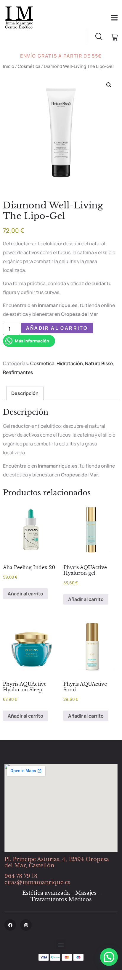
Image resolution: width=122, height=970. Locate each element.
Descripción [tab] (24, 393)
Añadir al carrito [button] (25, 593)
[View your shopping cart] (115, 37)
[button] (109, 85)
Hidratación (70, 363)
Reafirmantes (18, 372)
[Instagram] (26, 925)
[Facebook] (10, 925)
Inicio (8, 66)
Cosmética (29, 66)
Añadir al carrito (57, 328)
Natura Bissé (99, 363)
